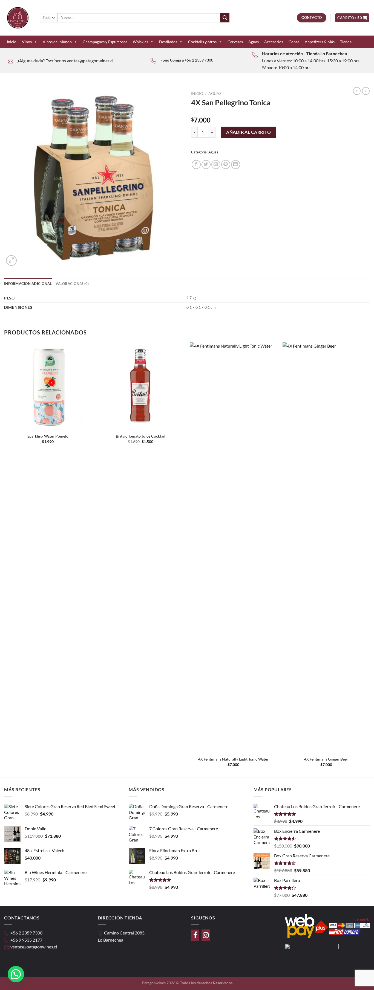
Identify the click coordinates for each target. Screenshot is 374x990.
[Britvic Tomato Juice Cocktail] (140, 386)
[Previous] (4, 559)
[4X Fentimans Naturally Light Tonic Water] (233, 547)
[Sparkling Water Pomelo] (47, 386)
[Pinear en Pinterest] (225, 164)
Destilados (168, 41)
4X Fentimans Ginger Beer (326, 759)
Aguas (253, 41)
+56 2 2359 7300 (199, 60)
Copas (294, 41)
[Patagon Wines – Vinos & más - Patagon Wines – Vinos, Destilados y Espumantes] (17, 18)
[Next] (370, 559)
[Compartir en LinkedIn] (235, 164)
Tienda (346, 41)
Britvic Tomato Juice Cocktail (140, 436)
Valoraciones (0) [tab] (72, 283)
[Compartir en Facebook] (196, 164)
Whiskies (140, 41)
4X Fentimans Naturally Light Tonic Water (233, 759)
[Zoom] (11, 260)
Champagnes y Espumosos (105, 41)
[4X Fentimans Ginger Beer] (326, 547)
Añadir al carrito (248, 132)
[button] (16, 974)
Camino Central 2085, (124, 932)
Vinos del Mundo (57, 41)
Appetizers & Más (320, 41)
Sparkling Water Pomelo (47, 436)
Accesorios (273, 41)
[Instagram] (206, 935)
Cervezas (235, 41)
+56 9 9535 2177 (26, 939)
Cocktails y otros (202, 41)
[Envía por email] (215, 164)
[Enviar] (224, 17)
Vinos (27, 41)
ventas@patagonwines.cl (90, 60)
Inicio (11, 41)
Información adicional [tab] (28, 283)
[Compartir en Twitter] (206, 164)
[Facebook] (195, 935)
